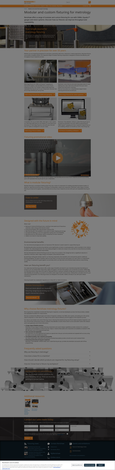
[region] (57, 465)
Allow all (100, 465)
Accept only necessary (90, 465)
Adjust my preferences (77, 465)
